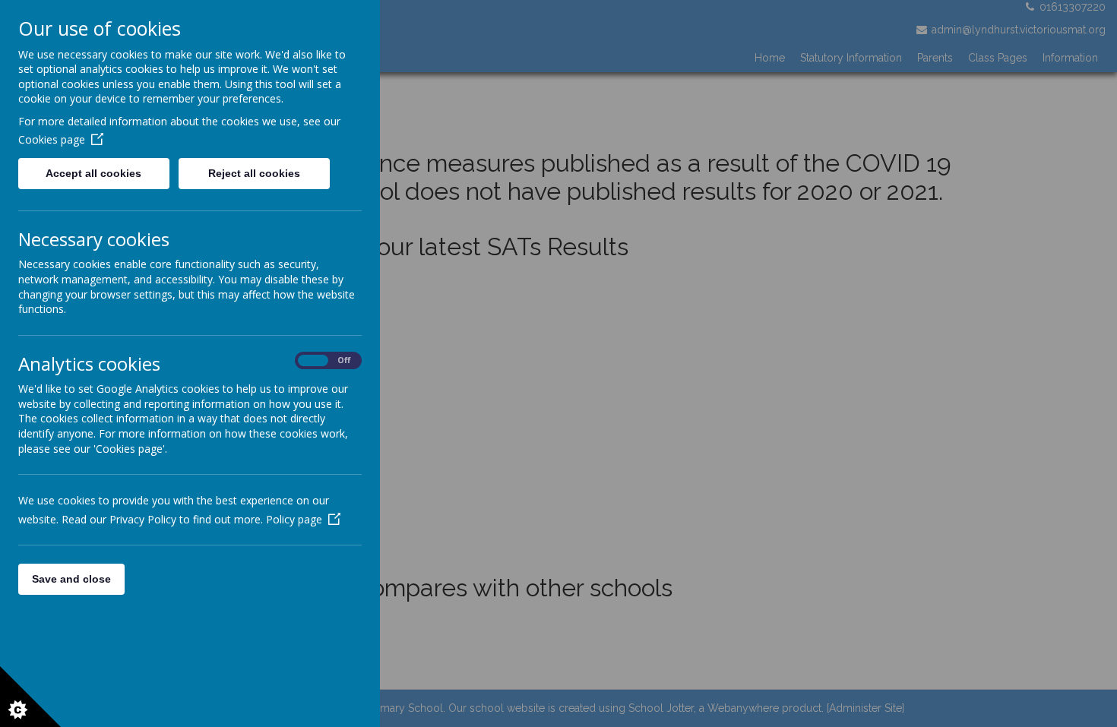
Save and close (71, 579)
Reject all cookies (254, 173)
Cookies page (51, 139)
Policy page (294, 519)
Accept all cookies (93, 173)
